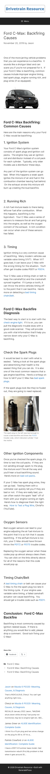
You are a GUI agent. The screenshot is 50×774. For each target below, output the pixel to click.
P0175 (27, 544)
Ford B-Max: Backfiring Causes (23, 668)
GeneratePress (25, 770)
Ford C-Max (13, 664)
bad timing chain (14, 583)
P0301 (34, 435)
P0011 (42, 600)
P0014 (41, 269)
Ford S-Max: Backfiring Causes (23, 672)
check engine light (13, 322)
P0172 (17, 544)
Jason (8, 687)
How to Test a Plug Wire (22, 505)
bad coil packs (27, 476)
